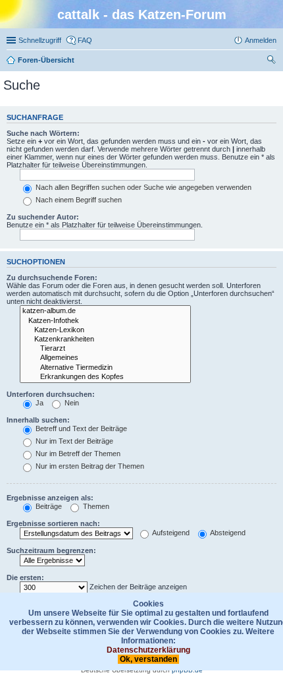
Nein (71, 403)
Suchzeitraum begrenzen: (51, 550)
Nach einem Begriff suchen (78, 200)
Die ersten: (25, 577)
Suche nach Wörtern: (43, 133)
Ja (38, 403)
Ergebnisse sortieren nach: (53, 523)
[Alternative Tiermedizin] (105, 367)
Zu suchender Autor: (43, 217)
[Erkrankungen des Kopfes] (105, 377)
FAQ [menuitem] (85, 40)
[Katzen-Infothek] (105, 321)
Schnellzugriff (39, 40)
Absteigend (227, 533)
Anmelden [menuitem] (260, 40)
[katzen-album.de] (105, 311)
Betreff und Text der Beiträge (80, 428)
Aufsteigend (170, 533)
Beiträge (48, 506)
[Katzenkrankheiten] (105, 339)
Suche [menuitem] (272, 61)
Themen (95, 506)
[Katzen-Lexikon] (105, 330)
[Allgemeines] (105, 358)
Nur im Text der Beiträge (73, 441)
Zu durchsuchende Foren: (52, 277)
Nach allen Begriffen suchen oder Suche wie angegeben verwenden (142, 187)
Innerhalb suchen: (38, 420)
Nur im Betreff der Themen (77, 453)
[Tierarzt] (105, 348)
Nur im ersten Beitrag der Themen (89, 466)
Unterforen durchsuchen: (51, 394)
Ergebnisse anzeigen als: (50, 498)
